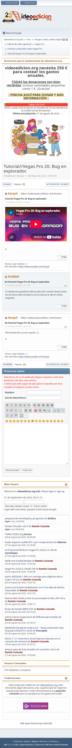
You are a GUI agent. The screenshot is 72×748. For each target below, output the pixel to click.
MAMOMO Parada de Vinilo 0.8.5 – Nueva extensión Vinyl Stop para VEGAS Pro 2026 (34, 629)
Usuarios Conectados (15, 663)
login (51, 491)
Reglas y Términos (39, 741)
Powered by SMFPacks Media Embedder (51, 745)
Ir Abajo (7, 184)
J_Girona (27, 534)
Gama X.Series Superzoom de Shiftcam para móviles (31, 617)
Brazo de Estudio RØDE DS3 (19, 609)
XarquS (13, 193)
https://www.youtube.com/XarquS (34, 266)
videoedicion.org (48, 685)
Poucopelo (41, 630)
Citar (63, 257)
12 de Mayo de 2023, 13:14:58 (17, 326)
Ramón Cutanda (41, 526)
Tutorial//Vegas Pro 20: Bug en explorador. (26, 198)
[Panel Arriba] (66, 39)
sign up (60, 491)
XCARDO (13, 276)
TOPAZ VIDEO (12, 534)
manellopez (11, 553)
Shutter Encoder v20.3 (16, 526)
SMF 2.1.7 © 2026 (11, 745)
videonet (61, 542)
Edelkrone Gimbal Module (18, 560)
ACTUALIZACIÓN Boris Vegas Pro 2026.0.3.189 (29, 550)
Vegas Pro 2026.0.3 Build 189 (20, 568)
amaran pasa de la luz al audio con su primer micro (30, 649)
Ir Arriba (7, 364)
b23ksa (52, 518)
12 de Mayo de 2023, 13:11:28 (17, 285)
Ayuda (27, 741)
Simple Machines (26, 745)
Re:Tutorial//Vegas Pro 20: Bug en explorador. (27, 281)
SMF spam (25, 723)
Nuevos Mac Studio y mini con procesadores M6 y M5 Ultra (35, 598)
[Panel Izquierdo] (63, 39)
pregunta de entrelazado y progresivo (24, 518)
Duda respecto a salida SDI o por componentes (29, 542)
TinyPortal (17, 741)
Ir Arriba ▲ (54, 741)
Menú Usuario (11, 484)
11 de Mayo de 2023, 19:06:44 (17, 202)
